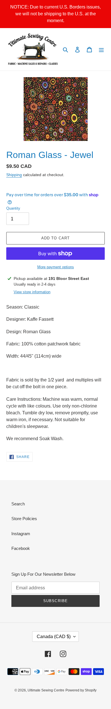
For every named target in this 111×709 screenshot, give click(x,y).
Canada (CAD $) (54, 636)
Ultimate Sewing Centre (46, 690)
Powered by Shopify (80, 690)
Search (18, 503)
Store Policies (24, 518)
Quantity (13, 208)
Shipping (14, 174)
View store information (32, 292)
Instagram (20, 533)
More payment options (55, 267)
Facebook (20, 548)
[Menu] (101, 49)
